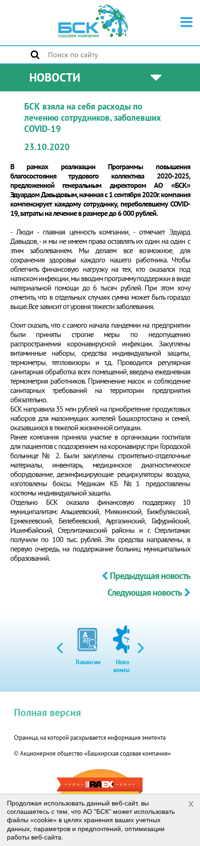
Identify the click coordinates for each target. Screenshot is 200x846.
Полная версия (47, 712)
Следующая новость (144, 592)
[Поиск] (35, 54)
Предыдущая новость (150, 576)
